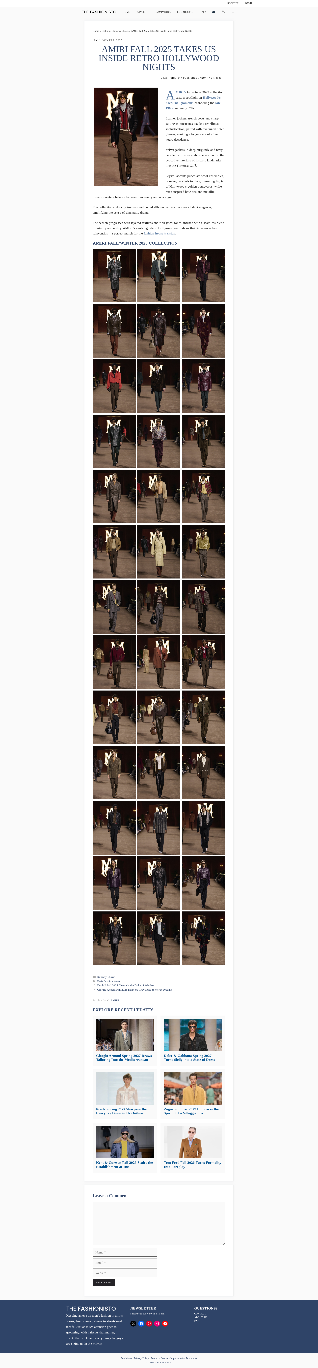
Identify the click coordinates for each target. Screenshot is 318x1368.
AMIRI (115, 1000)
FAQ (196, 1321)
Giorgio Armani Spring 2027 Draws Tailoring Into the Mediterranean (124, 1058)
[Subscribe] (213, 12)
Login (248, 3)
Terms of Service (159, 1358)
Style (141, 12)
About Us (200, 1317)
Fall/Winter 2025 (108, 40)
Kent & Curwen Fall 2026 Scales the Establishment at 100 (124, 1164)
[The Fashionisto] (99, 12)
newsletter (155, 1313)
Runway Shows (120, 31)
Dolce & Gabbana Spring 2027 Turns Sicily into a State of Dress (189, 1058)
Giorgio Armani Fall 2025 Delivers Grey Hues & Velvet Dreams (134, 989)
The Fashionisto (168, 78)
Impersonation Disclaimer (183, 1358)
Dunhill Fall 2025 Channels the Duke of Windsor (126, 985)
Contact (200, 1313)
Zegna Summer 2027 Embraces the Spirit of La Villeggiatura (191, 1111)
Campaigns (163, 12)
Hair (203, 12)
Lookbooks (185, 12)
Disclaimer (127, 1358)
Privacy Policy (141, 1358)
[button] (223, 12)
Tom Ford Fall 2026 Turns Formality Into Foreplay (192, 1164)
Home (126, 12)
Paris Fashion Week (108, 981)
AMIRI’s (181, 92)
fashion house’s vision (159, 233)
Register (232, 3)
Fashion (106, 31)
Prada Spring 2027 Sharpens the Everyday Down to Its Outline (121, 1111)
